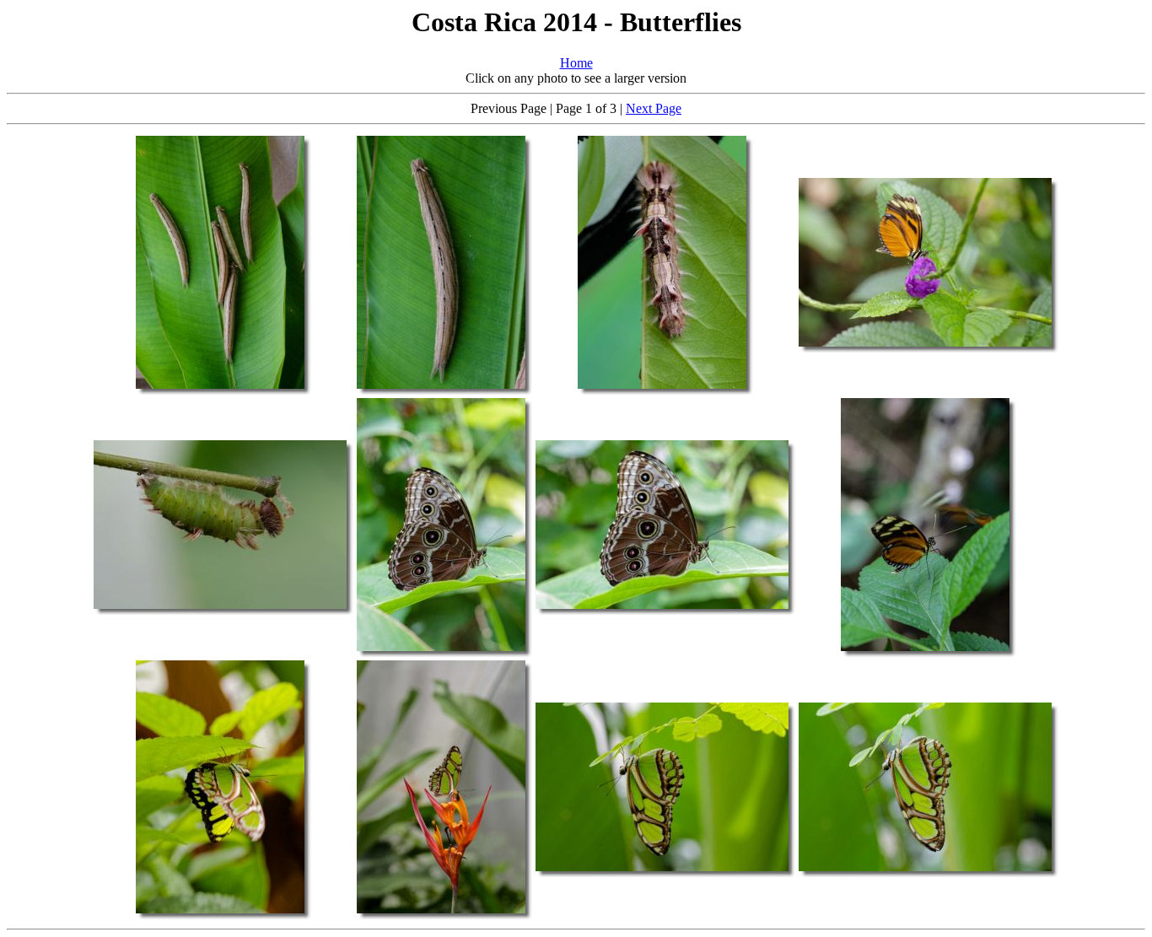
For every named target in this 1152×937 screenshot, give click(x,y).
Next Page (653, 108)
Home (576, 63)
